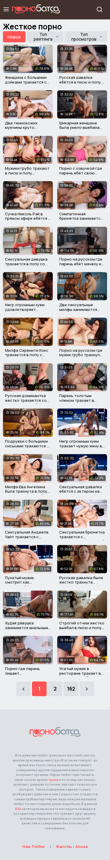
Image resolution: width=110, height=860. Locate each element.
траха (53, 779)
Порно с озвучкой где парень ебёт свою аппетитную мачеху (80, 173)
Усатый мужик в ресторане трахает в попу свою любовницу (81, 673)
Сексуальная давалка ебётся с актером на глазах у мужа (80, 491)
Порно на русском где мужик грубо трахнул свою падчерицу (80, 355)
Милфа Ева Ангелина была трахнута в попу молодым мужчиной (26, 491)
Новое (14, 37)
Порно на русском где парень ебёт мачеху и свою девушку (80, 263)
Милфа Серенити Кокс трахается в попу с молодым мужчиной (26, 355)
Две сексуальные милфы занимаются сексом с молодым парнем (78, 311)
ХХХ (18, 808)
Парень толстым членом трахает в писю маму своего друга (77, 402)
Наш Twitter (33, 846)
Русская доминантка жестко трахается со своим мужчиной (26, 400)
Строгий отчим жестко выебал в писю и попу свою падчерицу (81, 627)
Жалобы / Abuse (72, 846)
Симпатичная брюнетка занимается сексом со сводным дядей (81, 220)
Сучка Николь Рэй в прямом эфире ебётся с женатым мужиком (27, 218)
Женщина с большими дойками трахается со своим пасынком (27, 82)
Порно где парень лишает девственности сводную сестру (22, 675)
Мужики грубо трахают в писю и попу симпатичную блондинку (27, 175)
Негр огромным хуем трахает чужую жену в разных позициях (80, 446)
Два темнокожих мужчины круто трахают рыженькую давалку (25, 129)
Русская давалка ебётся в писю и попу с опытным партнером (81, 82)
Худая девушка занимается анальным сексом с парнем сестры (26, 629)
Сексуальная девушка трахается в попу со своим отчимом (26, 263)
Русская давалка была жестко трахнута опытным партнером (81, 582)
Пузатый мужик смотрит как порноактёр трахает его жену (25, 584)
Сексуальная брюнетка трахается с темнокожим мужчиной (82, 536)
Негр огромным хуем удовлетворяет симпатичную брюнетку (25, 311)
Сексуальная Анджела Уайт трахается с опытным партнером (26, 536)
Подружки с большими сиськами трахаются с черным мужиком (27, 446)
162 (71, 688)
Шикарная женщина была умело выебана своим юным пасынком (81, 127)
